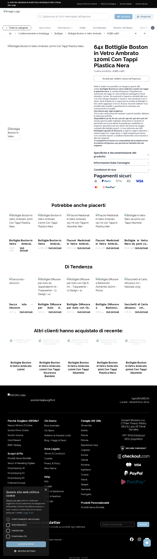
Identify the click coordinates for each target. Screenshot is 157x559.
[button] (26, 551)
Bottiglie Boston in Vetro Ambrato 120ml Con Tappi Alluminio (78, 367)
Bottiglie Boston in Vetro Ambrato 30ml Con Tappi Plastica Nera (107, 367)
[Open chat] (147, 543)
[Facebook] (131, 539)
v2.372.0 (84, 558)
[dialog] (26, 521)
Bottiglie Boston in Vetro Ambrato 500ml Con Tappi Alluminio (136, 367)
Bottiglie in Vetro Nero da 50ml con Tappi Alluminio (136, 244)
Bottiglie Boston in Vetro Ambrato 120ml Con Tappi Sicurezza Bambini (49, 369)
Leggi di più (28, 512)
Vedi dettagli (54, 248)
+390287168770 (140, 398)
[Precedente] (136, 33)
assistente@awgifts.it (43, 400)
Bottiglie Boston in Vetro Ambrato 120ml (21, 366)
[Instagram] (139, 539)
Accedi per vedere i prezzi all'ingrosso (121, 78)
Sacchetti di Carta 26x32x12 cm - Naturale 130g (136, 308)
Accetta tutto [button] (26, 544)
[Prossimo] (144, 33)
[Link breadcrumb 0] (10, 33)
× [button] (45, 490)
